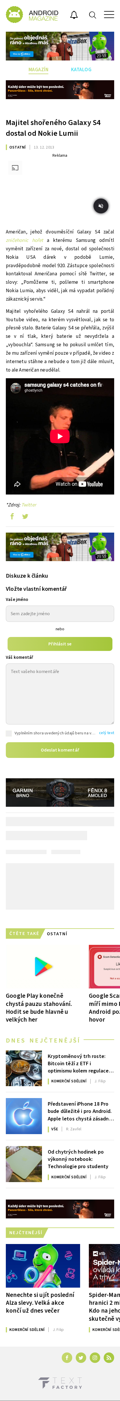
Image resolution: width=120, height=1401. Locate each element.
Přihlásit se (59, 644)
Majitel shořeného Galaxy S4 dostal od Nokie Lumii (53, 128)
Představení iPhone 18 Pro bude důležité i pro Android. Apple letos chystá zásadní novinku (80, 1110)
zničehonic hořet (24, 240)
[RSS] (109, 1357)
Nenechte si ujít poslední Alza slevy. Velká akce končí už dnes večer (40, 1303)
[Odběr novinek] (74, 16)
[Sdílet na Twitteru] (25, 518)
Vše (54, 1129)
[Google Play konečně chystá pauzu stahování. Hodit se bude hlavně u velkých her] (43, 966)
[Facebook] (67, 1357)
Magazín (39, 69)
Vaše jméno (17, 600)
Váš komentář (19, 657)
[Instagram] (95, 1357)
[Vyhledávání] (92, 15)
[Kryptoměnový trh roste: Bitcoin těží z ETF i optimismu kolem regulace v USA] (24, 1068)
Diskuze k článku (27, 576)
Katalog (81, 69)
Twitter (28, 504)
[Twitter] (81, 1357)
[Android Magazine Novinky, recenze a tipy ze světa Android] (32, 14)
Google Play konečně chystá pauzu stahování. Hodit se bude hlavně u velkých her (39, 1007)
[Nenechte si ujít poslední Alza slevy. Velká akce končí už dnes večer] (43, 1266)
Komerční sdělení (69, 1081)
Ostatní (17, 147)
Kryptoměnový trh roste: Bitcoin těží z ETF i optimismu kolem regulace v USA (80, 1063)
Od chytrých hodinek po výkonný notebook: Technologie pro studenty (78, 1158)
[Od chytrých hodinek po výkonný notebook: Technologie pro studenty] (24, 1164)
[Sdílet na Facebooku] (12, 518)
